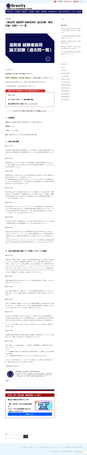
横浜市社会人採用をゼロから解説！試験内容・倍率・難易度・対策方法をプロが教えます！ (71, 30)
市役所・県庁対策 (63, 11)
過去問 (79, 11)
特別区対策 (52, 11)
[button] (30, 414)
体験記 (38, 11)
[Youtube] (6, 380)
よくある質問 (59, 1)
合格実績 (31, 11)
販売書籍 (44, 11)
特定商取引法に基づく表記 (70, 447)
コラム (73, 11)
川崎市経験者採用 (65, 90)
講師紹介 (24, 11)
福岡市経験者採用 (65, 96)
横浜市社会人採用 (65, 88)
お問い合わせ (69, 1)
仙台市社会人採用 (65, 82)
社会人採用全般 (64, 76)
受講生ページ (79, 1)
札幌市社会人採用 (65, 79)
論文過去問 (8, 18)
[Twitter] (8, 380)
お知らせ (63, 67)
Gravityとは (10, 11)
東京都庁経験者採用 (65, 85)
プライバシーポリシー (58, 447)
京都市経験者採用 (65, 93)
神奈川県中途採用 (65, 99)
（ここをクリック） (33, 103)
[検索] (25, 436)
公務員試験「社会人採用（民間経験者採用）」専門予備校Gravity (68, 451)
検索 (6, 433)
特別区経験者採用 (65, 73)
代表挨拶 (17, 11)
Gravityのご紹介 (24, 447)
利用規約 (80, 447)
